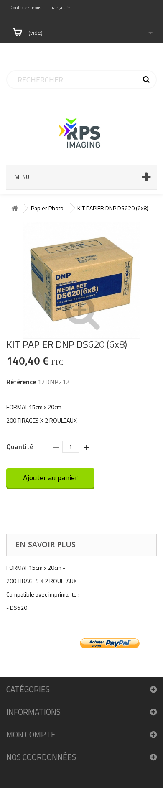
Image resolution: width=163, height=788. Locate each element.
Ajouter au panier (50, 477)
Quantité (19, 445)
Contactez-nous (25, 7)
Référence (21, 381)
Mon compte (31, 734)
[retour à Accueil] (15, 208)
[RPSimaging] (81, 125)
